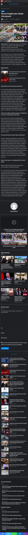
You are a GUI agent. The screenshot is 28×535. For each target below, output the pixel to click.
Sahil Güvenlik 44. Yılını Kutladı (20, 281)
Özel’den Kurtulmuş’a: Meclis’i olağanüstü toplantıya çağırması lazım (6, 282)
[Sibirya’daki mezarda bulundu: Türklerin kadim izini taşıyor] (5, 460)
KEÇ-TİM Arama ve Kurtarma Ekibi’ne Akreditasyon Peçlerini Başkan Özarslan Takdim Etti (7, 267)
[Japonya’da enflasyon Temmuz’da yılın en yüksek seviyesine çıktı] (5, 443)
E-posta (3, 332)
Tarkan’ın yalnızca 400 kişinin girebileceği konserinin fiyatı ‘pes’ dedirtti (18, 360)
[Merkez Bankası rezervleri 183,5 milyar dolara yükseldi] (5, 472)
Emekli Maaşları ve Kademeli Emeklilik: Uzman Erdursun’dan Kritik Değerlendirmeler (18, 454)
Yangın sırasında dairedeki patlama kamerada (5, 298)
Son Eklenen (14, 354)
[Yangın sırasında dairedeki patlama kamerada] (7, 291)
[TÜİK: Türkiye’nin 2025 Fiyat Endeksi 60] (5, 407)
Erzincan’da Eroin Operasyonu (17, 435)
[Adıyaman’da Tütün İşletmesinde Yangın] (5, 377)
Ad (2, 328)
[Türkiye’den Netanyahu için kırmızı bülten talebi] (4, 79)
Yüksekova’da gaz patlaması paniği (18, 423)
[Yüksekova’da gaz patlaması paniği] (5, 425)
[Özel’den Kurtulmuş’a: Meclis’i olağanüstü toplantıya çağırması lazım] (7, 276)
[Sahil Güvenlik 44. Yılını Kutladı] (21, 276)
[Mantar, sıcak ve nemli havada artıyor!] (5, 389)
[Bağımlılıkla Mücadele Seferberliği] (21, 259)
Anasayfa (4, 8)
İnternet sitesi (4, 337)
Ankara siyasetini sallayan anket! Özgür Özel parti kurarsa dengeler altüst (20, 298)
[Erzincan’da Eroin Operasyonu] (5, 437)
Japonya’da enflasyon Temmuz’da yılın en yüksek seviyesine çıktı (18, 442)
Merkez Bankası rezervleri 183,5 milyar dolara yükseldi (17, 471)
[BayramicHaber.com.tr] (14, 4)
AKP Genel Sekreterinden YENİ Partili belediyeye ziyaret (18, 365)
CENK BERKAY (5, 19)
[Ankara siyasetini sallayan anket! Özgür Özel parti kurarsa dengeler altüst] (21, 291)
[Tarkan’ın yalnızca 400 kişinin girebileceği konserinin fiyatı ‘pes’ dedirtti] (5, 360)
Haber (8, 8)
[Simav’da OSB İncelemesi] (5, 448)
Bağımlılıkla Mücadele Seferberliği (20, 265)
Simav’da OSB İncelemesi (15, 447)
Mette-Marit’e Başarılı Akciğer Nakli (18, 464)
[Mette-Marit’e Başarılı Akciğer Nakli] (5, 466)
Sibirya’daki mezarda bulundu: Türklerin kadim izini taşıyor (17, 459)
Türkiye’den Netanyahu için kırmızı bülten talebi (12, 1)
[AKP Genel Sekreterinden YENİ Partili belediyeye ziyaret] (4, 73)
